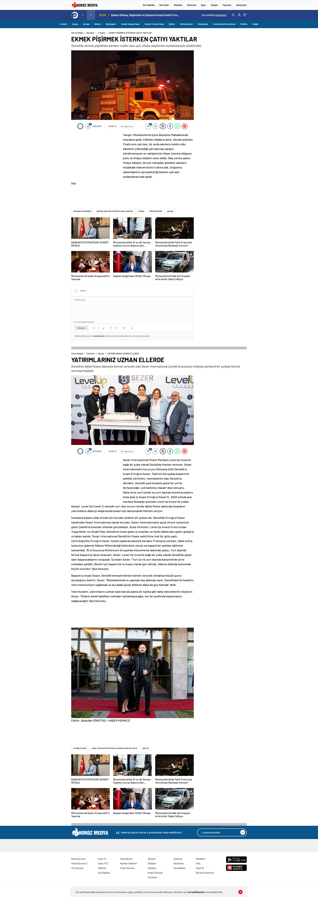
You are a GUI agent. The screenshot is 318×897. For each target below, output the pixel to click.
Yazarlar (227, 4)
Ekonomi (191, 4)
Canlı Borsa (126, 858)
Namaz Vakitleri (128, 863)
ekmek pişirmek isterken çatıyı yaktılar (115, 211)
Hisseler (152, 868)
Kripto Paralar (155, 872)
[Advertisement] (58, 95)
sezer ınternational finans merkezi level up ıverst (114, 748)
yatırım (145, 748)
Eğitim (172, 24)
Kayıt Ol (200, 868)
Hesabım (200, 858)
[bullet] (116, 328)
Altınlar (152, 858)
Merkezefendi (186, 24)
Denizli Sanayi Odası (130, 24)
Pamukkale (203, 24)
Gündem (178, 4)
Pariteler (152, 877)
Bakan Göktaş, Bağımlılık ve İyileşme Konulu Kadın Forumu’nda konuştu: (146, 15)
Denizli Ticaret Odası (154, 24)
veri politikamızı (195, 892)
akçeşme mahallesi (82, 211)
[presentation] (83, 15)
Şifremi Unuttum (205, 872)
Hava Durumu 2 (79, 863)
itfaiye (141, 211)
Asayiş (75, 24)
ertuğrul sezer (80, 748)
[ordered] (111, 328)
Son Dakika (149, 4)
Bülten (98, 24)
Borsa (101, 353)
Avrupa (86, 24)
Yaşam (214, 4)
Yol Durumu (77, 868)
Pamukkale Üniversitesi (224, 24)
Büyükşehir (111, 24)
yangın (170, 211)
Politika (243, 24)
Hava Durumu (78, 858)
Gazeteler (241, 4)
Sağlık (255, 24)
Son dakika (214, 15)
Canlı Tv (102, 858)
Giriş (198, 863)
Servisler (164, 4)
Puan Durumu (127, 868)
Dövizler (102, 868)
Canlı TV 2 (103, 863)
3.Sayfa (63, 24)
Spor (203, 4)
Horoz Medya (77, 32)
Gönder (81, 327)
